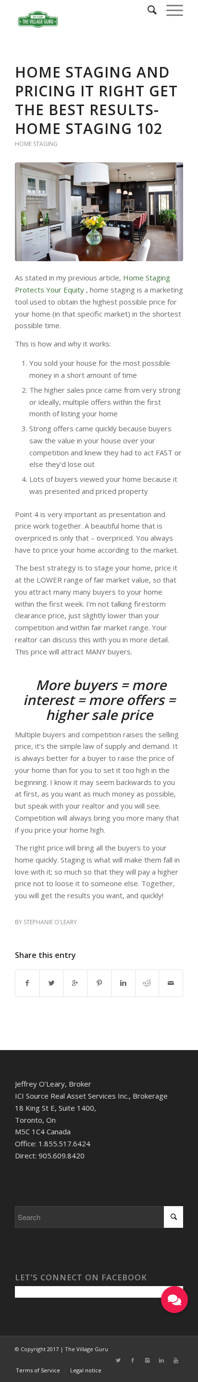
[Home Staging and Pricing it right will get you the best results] (99, 211)
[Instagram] (147, 1360)
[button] (174, 1299)
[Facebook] (132, 1360)
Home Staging (36, 144)
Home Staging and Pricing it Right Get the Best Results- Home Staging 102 (96, 100)
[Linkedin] (161, 1360)
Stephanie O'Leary (50, 922)
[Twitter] (118, 1360)
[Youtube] (176, 1360)
